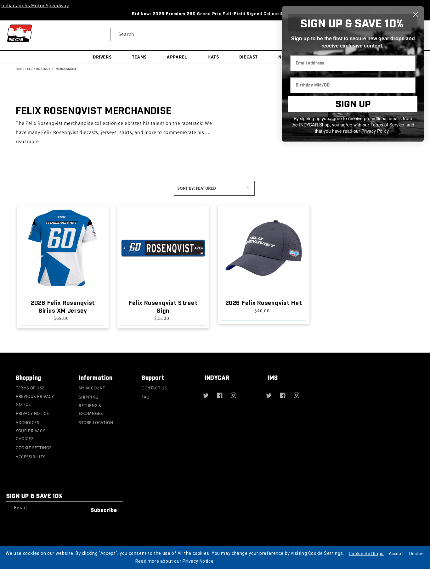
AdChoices (27, 422)
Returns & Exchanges (91, 409)
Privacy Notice (32, 413)
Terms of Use (30, 388)
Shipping (89, 397)
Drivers (102, 56)
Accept (396, 553)
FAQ (146, 397)
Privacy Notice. (199, 561)
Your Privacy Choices (30, 434)
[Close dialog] (415, 14)
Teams (139, 56)
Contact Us (154, 388)
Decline (416, 553)
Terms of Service (387, 124)
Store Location (96, 422)
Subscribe (104, 510)
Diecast (248, 56)
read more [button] (27, 141)
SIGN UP (353, 104)
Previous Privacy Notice (35, 400)
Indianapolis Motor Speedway (35, 5)
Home (20, 69)
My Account (92, 388)
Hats (213, 56)
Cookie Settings (34, 447)
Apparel (177, 56)
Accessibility (30, 457)
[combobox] (215, 34)
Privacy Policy (374, 131)
